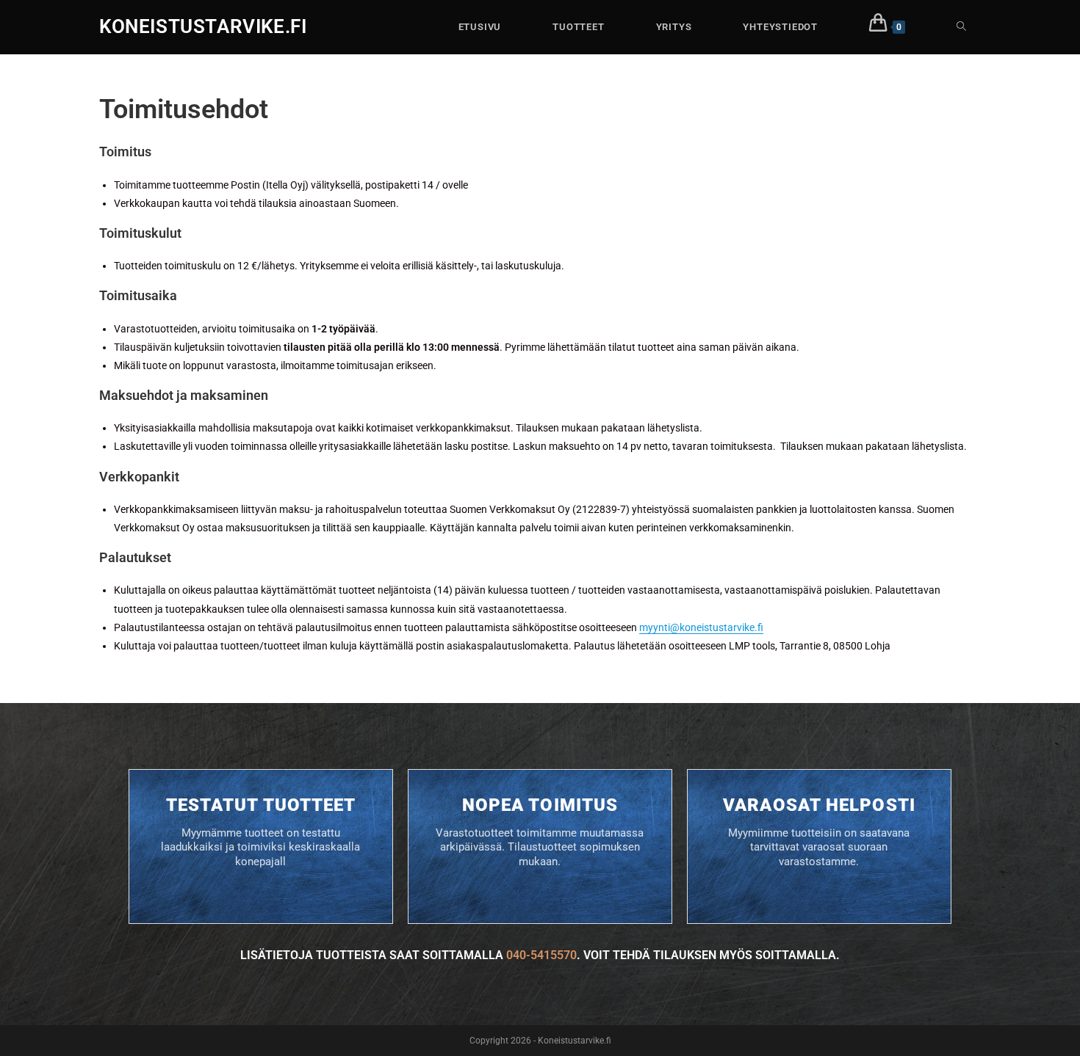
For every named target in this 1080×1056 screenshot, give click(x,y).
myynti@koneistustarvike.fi (701, 627)
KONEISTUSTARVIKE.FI (202, 26)
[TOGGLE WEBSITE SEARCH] (961, 27)
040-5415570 (541, 955)
